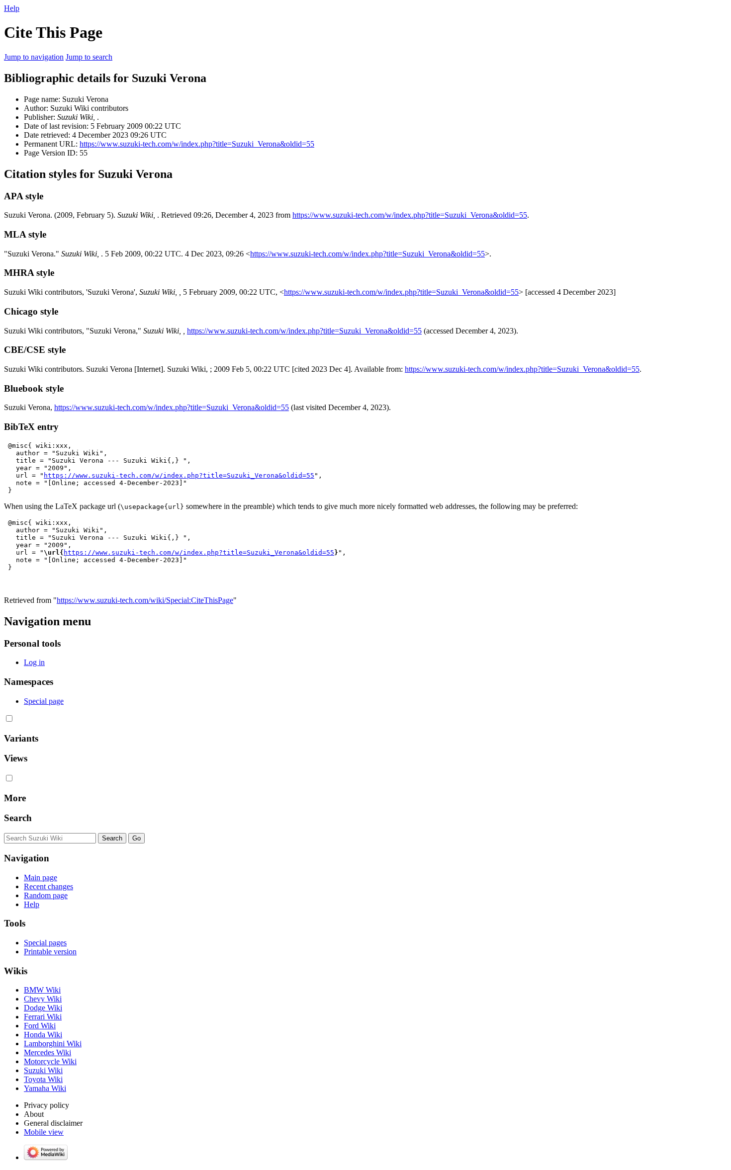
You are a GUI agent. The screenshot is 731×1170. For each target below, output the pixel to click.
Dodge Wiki (43, 1007)
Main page (40, 877)
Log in (34, 662)
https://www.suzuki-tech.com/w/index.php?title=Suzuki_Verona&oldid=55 (197, 144)
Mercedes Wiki (47, 1052)
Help (11, 8)
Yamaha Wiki (45, 1088)
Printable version (50, 951)
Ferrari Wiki (43, 1016)
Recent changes (48, 886)
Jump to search (89, 57)
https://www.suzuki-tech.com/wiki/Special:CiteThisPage (145, 600)
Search (18, 818)
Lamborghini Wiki (53, 1043)
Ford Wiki (40, 1025)
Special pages (45, 942)
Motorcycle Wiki (50, 1061)
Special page (44, 701)
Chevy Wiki (43, 999)
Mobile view (44, 1132)
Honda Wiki (43, 1034)
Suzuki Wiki (43, 1070)
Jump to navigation (34, 57)
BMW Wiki (42, 990)
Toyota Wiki (43, 1079)
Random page (46, 895)
